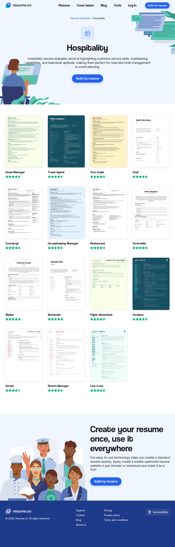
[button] (132, 6)
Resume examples (80, 18)
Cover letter (85, 5)
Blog (104, 5)
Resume (64, 5)
